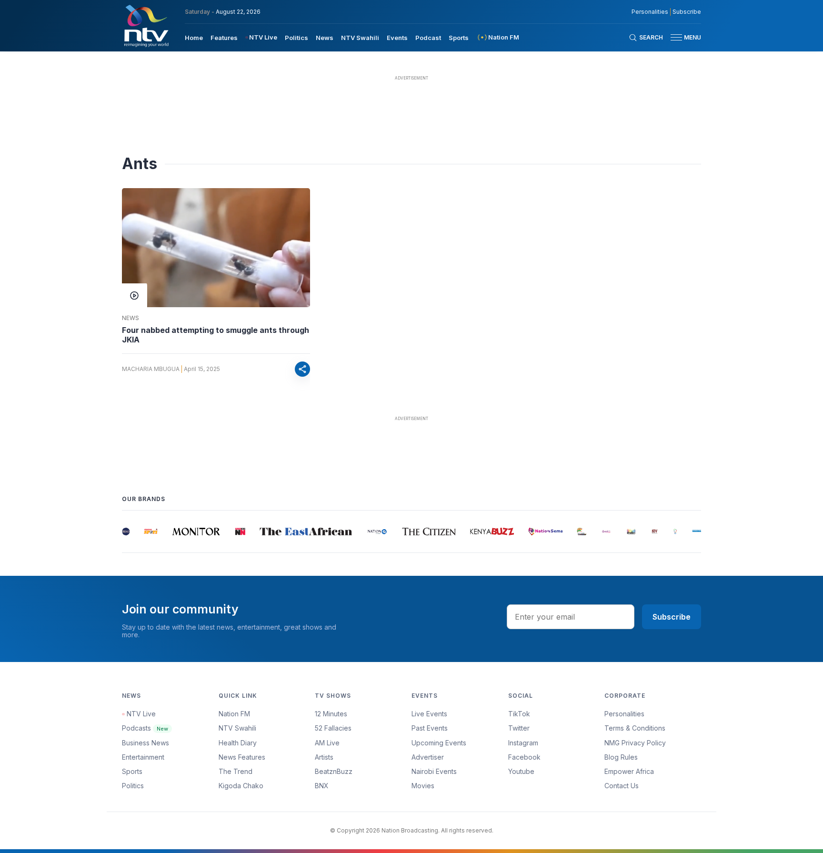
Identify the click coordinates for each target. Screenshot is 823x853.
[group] (124, 531)
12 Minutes (331, 714)
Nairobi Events (434, 771)
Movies (423, 786)
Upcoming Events (439, 743)
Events (397, 37)
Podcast (428, 37)
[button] (682, 37)
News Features (242, 757)
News (324, 37)
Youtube (521, 771)
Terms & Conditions (634, 728)
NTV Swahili (360, 37)
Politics (296, 37)
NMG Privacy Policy (635, 743)
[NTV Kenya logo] (146, 25)
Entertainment (143, 757)
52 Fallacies (333, 728)
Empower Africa (629, 771)
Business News (145, 743)
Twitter (519, 728)
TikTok (519, 714)
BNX (322, 786)
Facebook (524, 757)
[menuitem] (194, 37)
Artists (324, 757)
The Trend (235, 771)
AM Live (327, 743)
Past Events (430, 728)
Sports (459, 37)
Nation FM (234, 714)
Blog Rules (621, 757)
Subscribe (686, 12)
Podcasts (145, 728)
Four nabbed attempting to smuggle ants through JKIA (215, 334)
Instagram (523, 743)
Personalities (650, 12)
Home (194, 37)
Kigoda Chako (241, 786)
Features (224, 37)
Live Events (429, 714)
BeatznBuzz (333, 771)
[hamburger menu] (676, 37)
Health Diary (238, 743)
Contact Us (621, 786)
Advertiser (428, 757)
